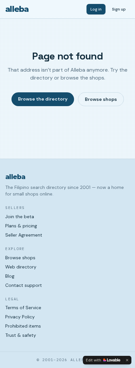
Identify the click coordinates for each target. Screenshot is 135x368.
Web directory (20, 267)
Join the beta (19, 216)
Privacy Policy (20, 317)
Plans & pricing (21, 226)
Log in (96, 9)
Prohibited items (23, 326)
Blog (9, 276)
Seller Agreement (23, 235)
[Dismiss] (127, 360)
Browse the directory (43, 99)
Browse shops (101, 99)
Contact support (23, 285)
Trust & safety (20, 335)
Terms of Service (23, 307)
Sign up (119, 9)
